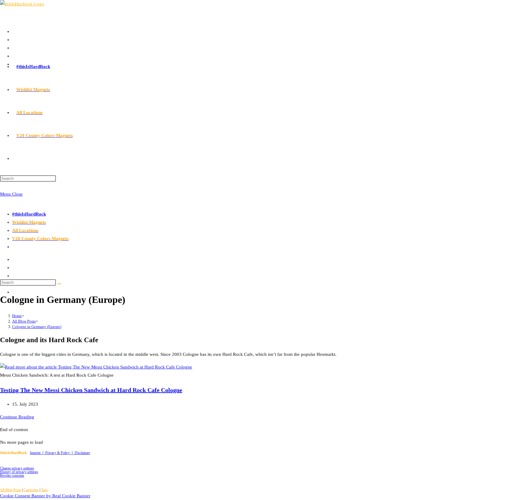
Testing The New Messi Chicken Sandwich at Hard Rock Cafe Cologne (91, 390)
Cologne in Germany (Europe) (36, 326)
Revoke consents (12, 475)
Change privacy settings (17, 468)
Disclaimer (82, 453)
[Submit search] (59, 283)
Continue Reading (17, 416)
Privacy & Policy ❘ (60, 453)
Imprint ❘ (37, 453)
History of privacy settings (19, 472)
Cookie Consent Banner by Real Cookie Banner (45, 495)
